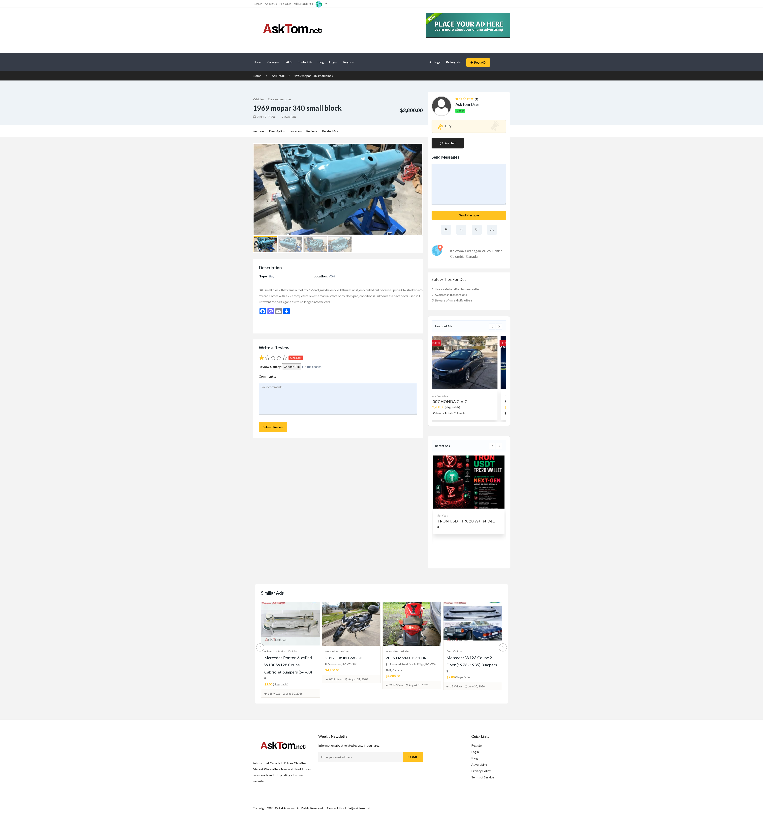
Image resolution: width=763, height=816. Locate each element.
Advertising (479, 764)
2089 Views (336, 679)
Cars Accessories (279, 99)
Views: (288, 116)
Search (258, 3)
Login (333, 62)
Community (444, 396)
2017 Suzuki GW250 (343, 657)
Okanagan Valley (478, 251)
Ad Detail (278, 76)
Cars (448, 651)
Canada (472, 256)
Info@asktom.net (358, 808)
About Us (271, 3)
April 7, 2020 (266, 116)
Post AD (480, 62)
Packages (285, 3)
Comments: (268, 376)
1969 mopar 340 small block (313, 76)
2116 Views (396, 685)
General (458, 396)
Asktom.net (287, 808)
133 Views (456, 686)
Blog (321, 62)
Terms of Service (482, 777)
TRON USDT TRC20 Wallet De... (466, 520)
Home (257, 62)
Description (277, 131)
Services (442, 515)
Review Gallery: (270, 366)
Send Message (469, 215)
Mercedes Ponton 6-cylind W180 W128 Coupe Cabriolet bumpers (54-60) (288, 664)
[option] (469, 378)
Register (349, 62)
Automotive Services (275, 651)
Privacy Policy (481, 771)
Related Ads (330, 131)
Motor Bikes (331, 651)
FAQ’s (288, 62)
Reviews (312, 131)
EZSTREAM (448, 401)
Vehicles (258, 99)
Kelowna (457, 251)
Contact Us (305, 62)
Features (258, 131)
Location (296, 131)
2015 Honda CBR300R (406, 657)
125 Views (274, 693)
